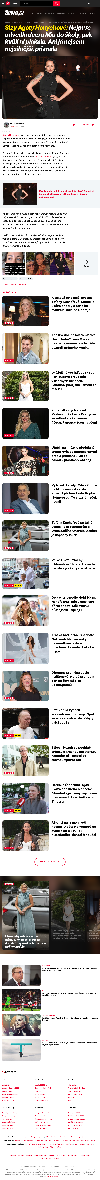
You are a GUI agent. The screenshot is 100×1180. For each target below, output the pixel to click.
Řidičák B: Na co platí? (76, 1122)
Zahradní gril (84, 1140)
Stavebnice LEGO (44, 1144)
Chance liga (72, 1085)
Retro (83, 14)
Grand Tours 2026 (41, 1100)
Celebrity (37, 14)
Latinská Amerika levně (43, 1125)
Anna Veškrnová (17, 124)
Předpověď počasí (37, 1137)
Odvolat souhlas (85, 1155)
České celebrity (26, 279)
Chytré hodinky (43, 1147)
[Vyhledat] (56, 3)
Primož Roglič (40, 1097)
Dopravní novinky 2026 (76, 1119)
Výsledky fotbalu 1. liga (76, 1088)
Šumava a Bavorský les (43, 1119)
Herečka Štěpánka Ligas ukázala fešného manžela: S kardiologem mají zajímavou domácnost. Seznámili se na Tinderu (74, 793)
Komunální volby (8, 1100)
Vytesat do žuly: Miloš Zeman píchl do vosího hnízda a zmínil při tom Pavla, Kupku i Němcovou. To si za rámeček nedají (74, 493)
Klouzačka (56, 1140)
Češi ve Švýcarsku (41, 1122)
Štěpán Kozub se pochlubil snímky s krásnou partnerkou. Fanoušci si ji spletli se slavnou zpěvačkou (74, 754)
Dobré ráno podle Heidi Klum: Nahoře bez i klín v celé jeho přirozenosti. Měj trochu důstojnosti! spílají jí (73, 604)
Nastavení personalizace (50, 1158)
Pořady (61, 14)
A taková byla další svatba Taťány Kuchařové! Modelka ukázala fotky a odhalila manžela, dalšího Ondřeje (72, 304)
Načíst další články (50, 862)
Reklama (21, 1155)
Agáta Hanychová (11, 135)
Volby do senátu (8, 1097)
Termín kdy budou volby (10, 1094)
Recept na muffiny (8, 1116)
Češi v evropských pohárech (81, 1137)
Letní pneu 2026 (74, 1113)
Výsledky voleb (7, 1091)
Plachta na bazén (27, 1140)
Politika (49, 14)
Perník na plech (7, 1128)
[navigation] (3, 3)
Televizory (89, 1144)
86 (96, 125)
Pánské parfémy (56, 1147)
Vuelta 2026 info (41, 1085)
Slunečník (48, 1140)
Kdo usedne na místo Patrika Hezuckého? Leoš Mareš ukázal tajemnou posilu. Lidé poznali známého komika (73, 341)
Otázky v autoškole (75, 1125)
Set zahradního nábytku (70, 1140)
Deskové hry (79, 1144)
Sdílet (88, 125)
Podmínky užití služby (57, 1155)
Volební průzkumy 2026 (10, 1088)
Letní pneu (69, 1144)
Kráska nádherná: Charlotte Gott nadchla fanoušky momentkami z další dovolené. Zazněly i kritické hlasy (72, 643)
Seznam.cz (92, 3)
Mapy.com (25, 1137)
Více (91, 14)
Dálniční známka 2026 (76, 1116)
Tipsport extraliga (74, 1091)
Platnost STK (73, 1128)
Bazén (17, 1140)
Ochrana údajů (72, 1155)
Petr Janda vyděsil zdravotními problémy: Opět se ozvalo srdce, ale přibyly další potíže (72, 716)
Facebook (12, 1155)
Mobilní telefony (31, 1144)
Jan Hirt (38, 1091)
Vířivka (93, 1140)
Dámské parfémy (58, 1144)
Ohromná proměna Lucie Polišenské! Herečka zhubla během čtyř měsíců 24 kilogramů (72, 679)
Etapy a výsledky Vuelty (43, 1088)
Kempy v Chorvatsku (42, 1113)
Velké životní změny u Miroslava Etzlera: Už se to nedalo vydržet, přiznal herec (74, 564)
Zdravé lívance (7, 1119)
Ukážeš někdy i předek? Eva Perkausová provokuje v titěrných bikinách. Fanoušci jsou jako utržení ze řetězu (73, 381)
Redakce (29, 1155)
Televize (72, 14)
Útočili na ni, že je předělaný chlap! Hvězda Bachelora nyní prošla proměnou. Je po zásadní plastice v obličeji (74, 454)
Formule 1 (71, 1097)
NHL (69, 1100)
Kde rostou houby (52, 1137)
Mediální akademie (40, 1155)
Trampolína (39, 1140)
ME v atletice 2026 (75, 1094)
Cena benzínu (65, 1137)
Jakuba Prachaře (43, 156)
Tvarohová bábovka (9, 1122)
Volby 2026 (6, 1085)
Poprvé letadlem (41, 1116)
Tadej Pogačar (40, 1094)
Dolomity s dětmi (41, 1128)
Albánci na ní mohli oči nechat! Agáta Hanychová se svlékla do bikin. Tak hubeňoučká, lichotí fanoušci (73, 829)
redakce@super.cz (53, 1176)
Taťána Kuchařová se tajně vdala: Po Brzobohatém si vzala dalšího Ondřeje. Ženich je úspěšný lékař (74, 529)
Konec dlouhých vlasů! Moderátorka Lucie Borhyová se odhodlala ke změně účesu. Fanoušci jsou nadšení (74, 416)
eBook (78, 125)
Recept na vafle (7, 1125)
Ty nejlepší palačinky (9, 1113)
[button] (50, 88)
